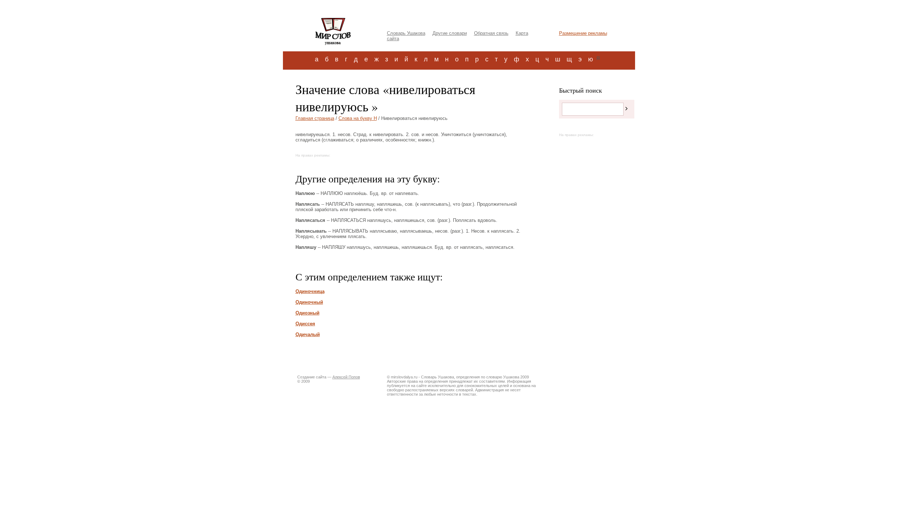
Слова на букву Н (358, 118)
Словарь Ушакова (406, 33)
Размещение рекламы (583, 33)
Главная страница (314, 118)
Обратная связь (491, 33)
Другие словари (449, 33)
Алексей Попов (346, 377)
